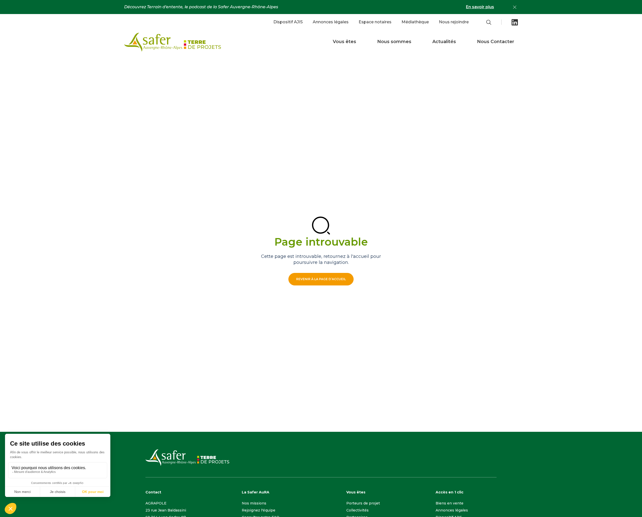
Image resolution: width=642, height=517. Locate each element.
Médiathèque (415, 22)
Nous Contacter (495, 41)
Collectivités (357, 510)
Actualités (444, 41)
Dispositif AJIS (288, 22)
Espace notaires (375, 22)
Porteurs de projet (363, 503)
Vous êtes (344, 41)
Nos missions (254, 503)
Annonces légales (331, 22)
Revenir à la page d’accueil (321, 279)
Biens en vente (449, 503)
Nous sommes (394, 41)
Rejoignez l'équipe (258, 510)
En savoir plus (480, 7)
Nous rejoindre (454, 22)
